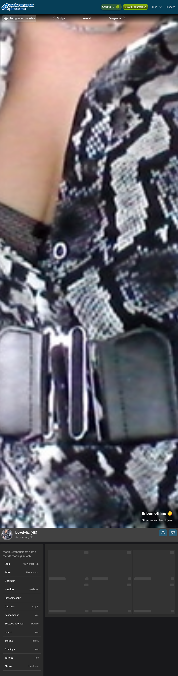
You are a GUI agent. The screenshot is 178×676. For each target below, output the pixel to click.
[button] (156, 7)
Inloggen (170, 7)
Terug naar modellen (22, 18)
